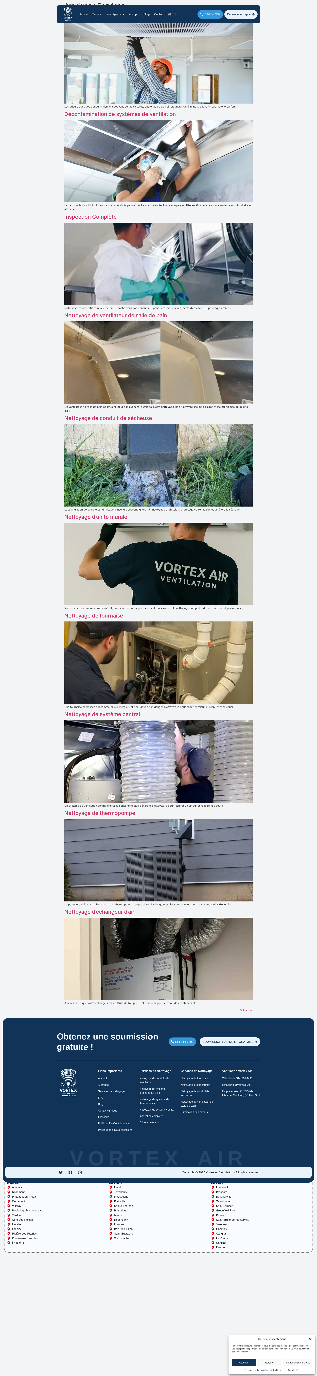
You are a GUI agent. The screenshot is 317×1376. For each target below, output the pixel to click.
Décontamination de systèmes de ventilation (120, 114)
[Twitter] (61, 1172)
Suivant (246, 1010)
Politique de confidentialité (285, 1370)
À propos (134, 14)
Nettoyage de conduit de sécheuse (108, 418)
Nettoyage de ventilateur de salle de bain (115, 315)
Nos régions (113, 14)
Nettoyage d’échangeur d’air (99, 912)
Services (97, 14)
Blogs (146, 14)
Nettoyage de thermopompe (99, 813)
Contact (158, 14)
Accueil (84, 14)
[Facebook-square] (70, 1172)
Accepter (244, 1362)
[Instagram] (80, 1172)
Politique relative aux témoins (258, 1370)
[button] (310, 1339)
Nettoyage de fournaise (93, 615)
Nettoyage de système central (102, 714)
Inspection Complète (90, 217)
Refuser (269, 1362)
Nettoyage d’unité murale (95, 517)
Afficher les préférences (297, 1362)
